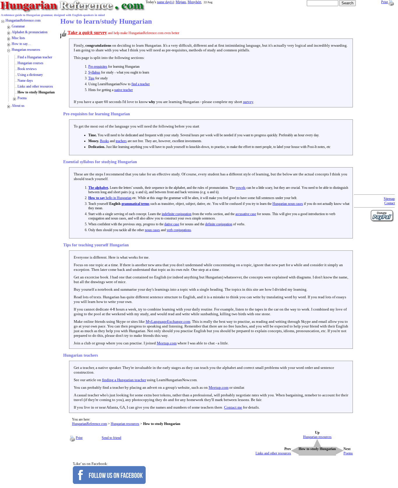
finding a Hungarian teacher (124, 380)
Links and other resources (35, 86)
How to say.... (21, 44)
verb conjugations (179, 230)
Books (104, 141)
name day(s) (165, 2)
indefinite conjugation (176, 214)
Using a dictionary (30, 75)
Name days (25, 81)
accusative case (245, 214)
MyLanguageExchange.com (168, 321)
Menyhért (194, 2)
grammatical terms (135, 204)
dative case (171, 224)
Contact (389, 203)
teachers (121, 141)
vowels (241, 188)
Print (384, 2)
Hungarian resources (125, 424)
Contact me (233, 407)
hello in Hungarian (109, 198)
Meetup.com (167, 343)
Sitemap (389, 199)
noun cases (152, 230)
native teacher (123, 90)
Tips (91, 78)
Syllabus (94, 72)
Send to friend (111, 438)
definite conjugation (218, 224)
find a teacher (140, 84)
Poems (22, 98)
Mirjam (181, 2)
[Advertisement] (377, 105)
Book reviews (27, 69)
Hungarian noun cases (287, 204)
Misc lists (18, 38)
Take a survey (87, 32)
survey (248, 102)
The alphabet (98, 188)
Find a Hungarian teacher (34, 57)
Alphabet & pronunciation (29, 32)
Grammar (18, 26)
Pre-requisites (97, 67)
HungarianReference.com (89, 424)
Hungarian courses (30, 63)
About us (18, 106)
